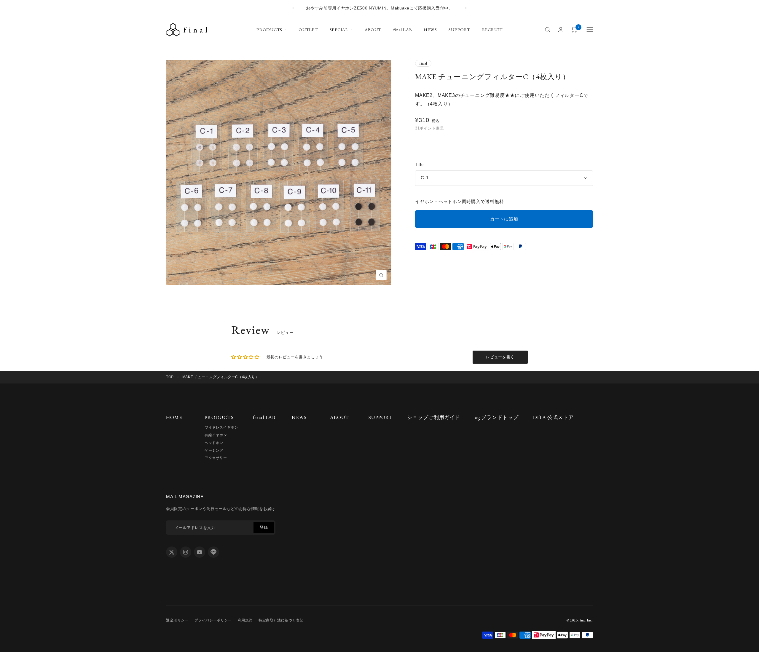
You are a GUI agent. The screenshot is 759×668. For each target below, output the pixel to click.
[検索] (547, 29)
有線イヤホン (216, 435)
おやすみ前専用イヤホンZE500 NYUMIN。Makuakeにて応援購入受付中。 (379, 8)
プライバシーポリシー (213, 620)
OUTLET (308, 29)
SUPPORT (459, 29)
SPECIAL (339, 29)
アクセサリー (216, 458)
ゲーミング (214, 450)
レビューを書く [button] (500, 357)
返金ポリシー (177, 620)
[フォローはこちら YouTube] (199, 552)
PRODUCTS (269, 29)
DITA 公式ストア (553, 417)
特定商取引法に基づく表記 (281, 620)
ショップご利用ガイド (433, 417)
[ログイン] (560, 29)
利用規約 (245, 620)
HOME (174, 417)
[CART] (574, 30)
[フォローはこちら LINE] (213, 552)
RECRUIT (492, 29)
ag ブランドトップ (497, 417)
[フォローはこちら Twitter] (171, 552)
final (423, 63)
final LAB (402, 29)
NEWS (430, 29)
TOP (170, 377)
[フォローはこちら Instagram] (185, 552)
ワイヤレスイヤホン (221, 427)
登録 (264, 527)
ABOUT (373, 29)
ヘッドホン (214, 443)
